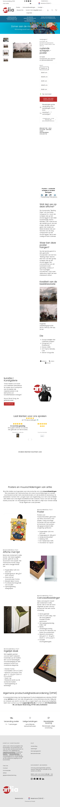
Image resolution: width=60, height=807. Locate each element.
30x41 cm (44, 72)
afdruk (5, 773)
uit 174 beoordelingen (29, 420)
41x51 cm (44, 81)
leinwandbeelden (14, 753)
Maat (41, 65)
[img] (30, 418)
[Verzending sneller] (11, 718)
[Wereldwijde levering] (48, 718)
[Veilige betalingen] (30, 718)
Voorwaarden (7, 770)
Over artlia (6, 3)
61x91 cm (44, 89)
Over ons (5, 765)
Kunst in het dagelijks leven (34, 10)
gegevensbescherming (9, 775)
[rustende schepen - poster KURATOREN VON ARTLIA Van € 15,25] (41, 160)
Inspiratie (29, 13)
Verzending (34, 746)
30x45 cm (44, 77)
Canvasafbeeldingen (29, 7)
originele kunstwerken (9, 752)
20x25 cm (44, 68)
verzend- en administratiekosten (48, 59)
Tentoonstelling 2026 (9, 1)
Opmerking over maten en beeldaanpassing (48, 120)
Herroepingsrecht (36, 751)
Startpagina (43, 39)
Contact (5, 768)
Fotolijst (40, 7)
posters (5, 753)
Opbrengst (34, 748)
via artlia (9, 404)
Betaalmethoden (36, 753)
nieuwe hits (20, 10)
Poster (18, 7)
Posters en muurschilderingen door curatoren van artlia (47, 44)
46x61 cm (44, 85)
